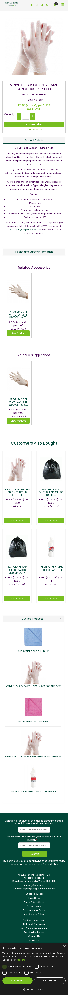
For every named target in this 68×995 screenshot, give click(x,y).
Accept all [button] (17, 980)
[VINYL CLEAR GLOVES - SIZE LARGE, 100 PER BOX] (34, 46)
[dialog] (34, 969)
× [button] (64, 946)
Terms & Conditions (34, 902)
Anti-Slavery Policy (34, 914)
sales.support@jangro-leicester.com (24, 229)
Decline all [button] (49, 980)
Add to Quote (34, 129)
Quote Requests (34, 893)
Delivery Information (34, 924)
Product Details (34, 140)
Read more (22, 959)
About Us (34, 940)
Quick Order (34, 898)
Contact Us (34, 936)
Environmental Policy (34, 910)
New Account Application (34, 928)
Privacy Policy (50, 864)
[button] (34, 989)
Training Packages (34, 932)
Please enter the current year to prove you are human (34, 838)
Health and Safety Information (34, 251)
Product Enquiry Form (34, 920)
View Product (18, 333)
